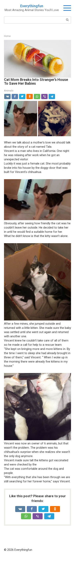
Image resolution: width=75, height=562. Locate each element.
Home (7, 36)
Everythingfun (31, 6)
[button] (37, 58)
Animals (8, 90)
